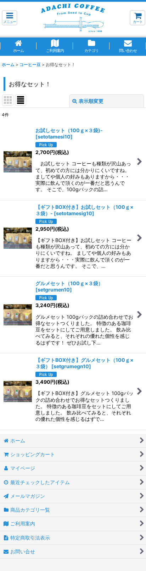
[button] (9, 17)
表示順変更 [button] (91, 101)
